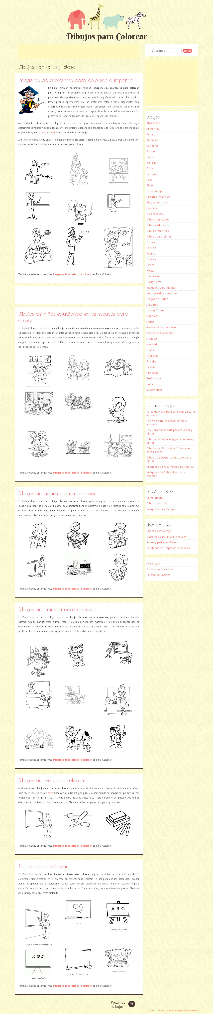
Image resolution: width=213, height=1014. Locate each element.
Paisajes (151, 361)
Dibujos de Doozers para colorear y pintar (168, 459)
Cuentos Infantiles (158, 197)
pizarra (49, 793)
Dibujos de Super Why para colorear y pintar (170, 440)
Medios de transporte (160, 333)
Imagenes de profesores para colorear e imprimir (75, 80)
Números (152, 356)
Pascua (150, 367)
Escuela (151, 248)
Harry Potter (154, 282)
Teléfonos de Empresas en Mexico (168, 548)
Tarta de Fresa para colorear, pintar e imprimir (170, 413)
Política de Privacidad (160, 569)
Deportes (152, 208)
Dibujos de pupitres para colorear (57, 493)
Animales (152, 140)
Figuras (151, 259)
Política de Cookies (158, 575)
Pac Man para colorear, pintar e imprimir (166, 422)
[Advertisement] (78, 51)
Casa (149, 180)
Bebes (150, 157)
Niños (150, 350)
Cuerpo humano (156, 202)
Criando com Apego (158, 531)
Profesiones (153, 378)
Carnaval (152, 174)
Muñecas (152, 339)
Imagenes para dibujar (160, 287)
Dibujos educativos (158, 225)
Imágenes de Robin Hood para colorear (165, 474)
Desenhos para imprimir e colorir (167, 536)
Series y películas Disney (162, 542)
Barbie (150, 151)
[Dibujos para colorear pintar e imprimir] (106, 16)
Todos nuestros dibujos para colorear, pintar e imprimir (172, 1010)
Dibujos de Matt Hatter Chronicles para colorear (168, 450)
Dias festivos (154, 214)
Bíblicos (151, 163)
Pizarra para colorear (43, 866)
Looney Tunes (155, 310)
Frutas (150, 270)
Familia (151, 253)
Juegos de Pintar (157, 299)
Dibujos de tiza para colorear (52, 780)
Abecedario (153, 123)
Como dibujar (154, 191)
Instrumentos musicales (161, 293)
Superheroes (154, 390)
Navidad (151, 344)
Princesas (152, 373)
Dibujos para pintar (158, 236)
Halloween (153, 276)
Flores (150, 265)
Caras (150, 168)
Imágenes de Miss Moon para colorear (170, 467)
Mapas (150, 321)
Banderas (152, 146)
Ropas (150, 384)
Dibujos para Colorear (106, 36)
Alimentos (152, 129)
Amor (149, 134)
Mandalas (152, 316)
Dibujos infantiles (157, 231)
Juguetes (152, 304)
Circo (149, 185)
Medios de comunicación (161, 327)
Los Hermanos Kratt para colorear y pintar (169, 431)
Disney (150, 242)
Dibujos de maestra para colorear (57, 609)
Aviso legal (153, 563)
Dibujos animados (157, 219)
